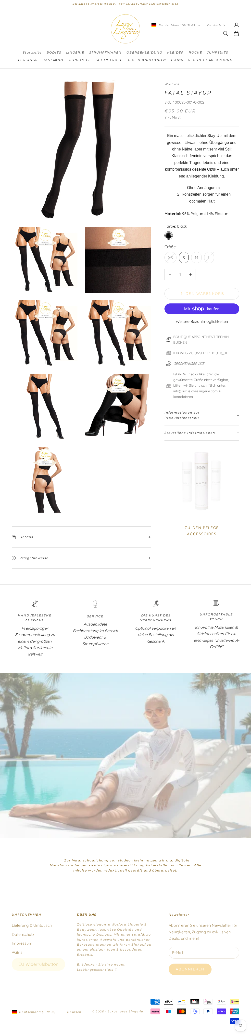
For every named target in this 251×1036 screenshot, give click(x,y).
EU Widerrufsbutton (38, 964)
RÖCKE (195, 52)
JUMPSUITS (217, 52)
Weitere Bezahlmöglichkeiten (202, 321)
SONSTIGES (79, 60)
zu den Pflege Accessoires (202, 530)
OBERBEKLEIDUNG (144, 52)
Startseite (32, 52)
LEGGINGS (27, 60)
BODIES (54, 52)
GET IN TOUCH (109, 60)
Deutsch (214, 25)
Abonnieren (190, 969)
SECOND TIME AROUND (210, 60)
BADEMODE (53, 60)
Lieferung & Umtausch (32, 925)
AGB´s (17, 952)
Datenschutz (23, 934)
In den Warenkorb (201, 293)
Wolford (171, 84)
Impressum (22, 943)
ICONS (177, 60)
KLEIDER (175, 52)
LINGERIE (75, 52)
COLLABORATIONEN (147, 60)
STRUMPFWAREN (105, 52)
